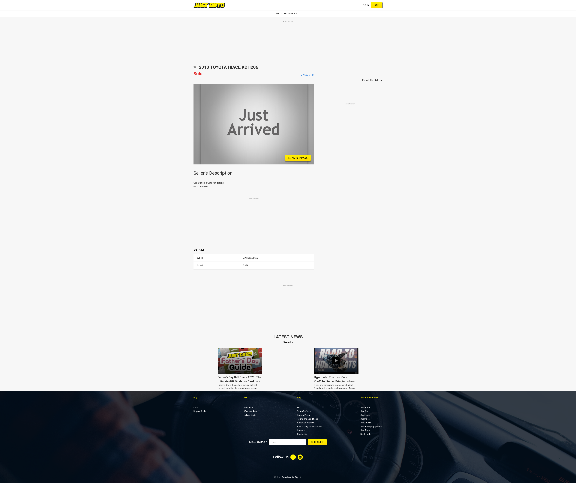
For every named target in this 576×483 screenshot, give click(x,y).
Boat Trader (366, 434)
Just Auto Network (369, 397)
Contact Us (302, 434)
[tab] (199, 249)
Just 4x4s (365, 419)
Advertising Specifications (309, 426)
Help (299, 397)
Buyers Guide (200, 411)
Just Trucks (365, 422)
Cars (196, 407)
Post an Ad (249, 407)
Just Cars (364, 411)
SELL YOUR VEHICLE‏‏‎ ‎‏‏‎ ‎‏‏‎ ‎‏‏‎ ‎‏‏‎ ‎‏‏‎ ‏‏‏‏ (288, 13)
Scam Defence (304, 411)
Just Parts (365, 430)
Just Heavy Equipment (371, 426)
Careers (301, 430)
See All (287, 342)
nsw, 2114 (308, 75)
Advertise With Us (305, 422)
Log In (365, 5)
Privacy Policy (303, 415)
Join (376, 5)
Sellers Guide (250, 415)
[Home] (209, 5)
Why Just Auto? (251, 411)
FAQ (299, 407)
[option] (254, 124)
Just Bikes (365, 415)
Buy (195, 397)
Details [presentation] (199, 249)
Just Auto (365, 407)
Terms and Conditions (307, 419)
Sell (245, 397)
